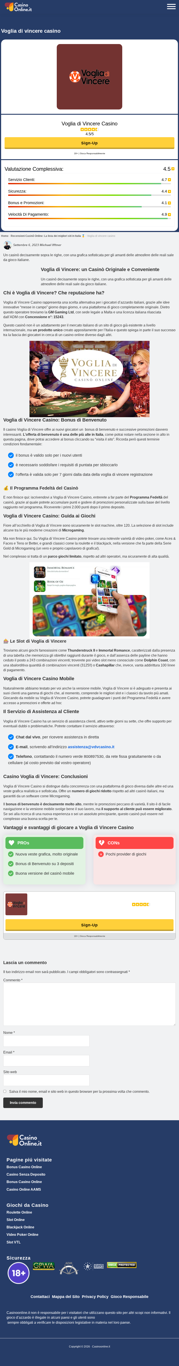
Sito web (10, 1072)
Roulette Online (19, 1212)
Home (5, 235)
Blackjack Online (20, 1227)
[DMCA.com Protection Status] (121, 1265)
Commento (12, 980)
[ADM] (69, 1265)
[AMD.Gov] (19, 1265)
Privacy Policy (95, 1296)
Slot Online (16, 1220)
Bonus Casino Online (24, 1167)
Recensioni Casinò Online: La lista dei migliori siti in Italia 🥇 (48, 235)
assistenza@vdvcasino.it (91, 747)
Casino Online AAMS (24, 1189)
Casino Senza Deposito (26, 1174)
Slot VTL (14, 1242)
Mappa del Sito (66, 1296)
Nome (9, 1033)
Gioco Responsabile (129, 1296)
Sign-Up (89, 143)
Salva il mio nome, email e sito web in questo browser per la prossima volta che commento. (79, 1091)
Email (8, 1052)
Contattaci (40, 1296)
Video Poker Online (22, 1234)
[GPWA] (44, 1265)
